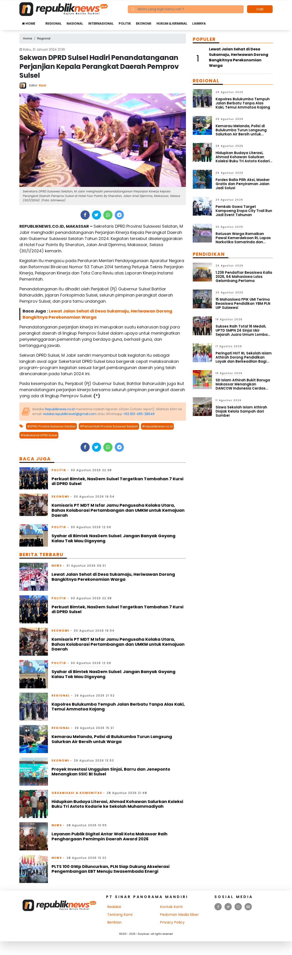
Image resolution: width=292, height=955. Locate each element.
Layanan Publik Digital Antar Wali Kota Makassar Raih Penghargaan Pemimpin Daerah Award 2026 (109, 836)
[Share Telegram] (119, 215)
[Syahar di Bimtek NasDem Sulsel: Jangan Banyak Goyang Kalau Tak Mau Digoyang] (33, 535)
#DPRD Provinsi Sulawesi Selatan (51, 426)
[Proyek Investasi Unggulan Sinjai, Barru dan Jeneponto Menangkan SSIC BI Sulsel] (33, 771)
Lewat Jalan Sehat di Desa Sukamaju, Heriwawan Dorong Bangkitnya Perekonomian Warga (113, 576)
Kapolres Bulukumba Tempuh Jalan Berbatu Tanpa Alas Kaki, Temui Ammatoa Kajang (118, 706)
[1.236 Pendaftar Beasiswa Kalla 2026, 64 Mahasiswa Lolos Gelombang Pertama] (202, 271)
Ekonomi (143, 23)
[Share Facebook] (85, 215)
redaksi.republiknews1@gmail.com (69, 414)
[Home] (63, 8)
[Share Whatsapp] (108, 215)
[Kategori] (40, 21)
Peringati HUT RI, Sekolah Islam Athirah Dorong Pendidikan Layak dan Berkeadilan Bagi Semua (244, 359)
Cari (259, 9)
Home (30, 23)
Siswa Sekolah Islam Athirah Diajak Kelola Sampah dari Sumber (241, 411)
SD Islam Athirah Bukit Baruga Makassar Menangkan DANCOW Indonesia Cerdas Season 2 (243, 386)
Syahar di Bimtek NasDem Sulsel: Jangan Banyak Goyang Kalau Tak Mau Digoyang (113, 538)
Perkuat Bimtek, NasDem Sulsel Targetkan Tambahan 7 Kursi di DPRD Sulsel (117, 481)
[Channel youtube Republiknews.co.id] (248, 906)
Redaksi (114, 906)
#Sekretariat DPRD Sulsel (39, 435)
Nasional (75, 23)
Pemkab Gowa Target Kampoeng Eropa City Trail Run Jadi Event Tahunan (244, 210)
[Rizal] (24, 85)
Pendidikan (209, 254)
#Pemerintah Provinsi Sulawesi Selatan (109, 426)
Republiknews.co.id (60, 409)
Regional (53, 23)
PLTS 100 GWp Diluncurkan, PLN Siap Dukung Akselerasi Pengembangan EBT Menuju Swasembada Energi (110, 869)
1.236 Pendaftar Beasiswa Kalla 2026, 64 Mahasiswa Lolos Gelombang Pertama (244, 276)
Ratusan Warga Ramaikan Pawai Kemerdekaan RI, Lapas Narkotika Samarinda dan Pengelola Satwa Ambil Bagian (244, 239)
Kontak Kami (171, 906)
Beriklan (114, 922)
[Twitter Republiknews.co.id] (228, 906)
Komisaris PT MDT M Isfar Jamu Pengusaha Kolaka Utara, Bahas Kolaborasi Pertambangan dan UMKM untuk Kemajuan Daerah (118, 510)
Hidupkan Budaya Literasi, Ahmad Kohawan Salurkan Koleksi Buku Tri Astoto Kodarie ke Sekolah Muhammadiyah (117, 804)
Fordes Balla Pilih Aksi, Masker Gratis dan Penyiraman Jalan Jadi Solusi (243, 183)
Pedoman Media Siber (179, 914)
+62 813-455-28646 (139, 414)
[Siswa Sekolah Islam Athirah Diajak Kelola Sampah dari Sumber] (202, 406)
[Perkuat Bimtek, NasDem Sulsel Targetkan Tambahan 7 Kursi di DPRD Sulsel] (33, 478)
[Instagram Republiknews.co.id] (238, 906)
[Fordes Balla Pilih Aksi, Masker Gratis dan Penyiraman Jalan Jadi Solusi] (202, 179)
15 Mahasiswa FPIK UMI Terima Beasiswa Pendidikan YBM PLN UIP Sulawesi (243, 303)
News (57, 566)
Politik (125, 23)
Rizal (42, 85)
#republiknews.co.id (157, 426)
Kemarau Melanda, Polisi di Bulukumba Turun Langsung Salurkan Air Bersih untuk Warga (112, 739)
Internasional (101, 23)
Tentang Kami (119, 914)
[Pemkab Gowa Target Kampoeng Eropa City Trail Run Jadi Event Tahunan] (202, 206)
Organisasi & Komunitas (77, 793)
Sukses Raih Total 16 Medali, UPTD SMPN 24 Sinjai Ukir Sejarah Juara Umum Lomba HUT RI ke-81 (242, 332)
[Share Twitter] (96, 215)
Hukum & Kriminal (171, 23)
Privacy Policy (172, 922)
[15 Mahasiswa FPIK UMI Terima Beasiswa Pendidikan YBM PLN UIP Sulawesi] (202, 298)
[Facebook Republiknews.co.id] (218, 906)
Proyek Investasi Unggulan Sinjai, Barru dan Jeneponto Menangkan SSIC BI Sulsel (111, 771)
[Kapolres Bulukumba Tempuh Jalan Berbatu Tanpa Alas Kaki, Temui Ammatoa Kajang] (33, 706)
